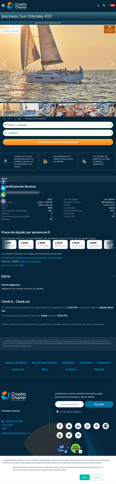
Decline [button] (97, 477)
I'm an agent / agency (70, 411)
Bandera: (5, 219)
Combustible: (70, 208)
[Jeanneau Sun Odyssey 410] (9, 110)
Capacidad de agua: (73, 210)
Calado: (67, 205)
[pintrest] (96, 426)
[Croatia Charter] (17, 6)
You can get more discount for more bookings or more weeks (31, 257)
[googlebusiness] (106, 426)
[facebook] (60, 426)
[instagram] (87, 426)
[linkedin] (78, 426)
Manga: (4, 205)
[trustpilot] (69, 435)
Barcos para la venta (44, 362)
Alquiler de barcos (16, 362)
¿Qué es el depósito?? (31, 261)
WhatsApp (7, 424)
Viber (4, 428)
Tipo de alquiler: (71, 199)
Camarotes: (69, 213)
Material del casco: (72, 202)
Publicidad (86, 362)
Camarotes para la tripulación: (15, 216)
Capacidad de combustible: (14, 210)
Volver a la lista (11, 31)
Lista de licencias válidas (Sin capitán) (22, 192)
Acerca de (18, 369)
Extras (5, 276)
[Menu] (3, 6)
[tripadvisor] (78, 435)
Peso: (4, 208)
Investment (68, 362)
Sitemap (99, 369)
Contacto (70, 369)
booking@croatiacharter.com (15, 432)
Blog (44, 369)
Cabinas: (5, 213)
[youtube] (60, 435)
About (4, 178)
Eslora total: (7, 202)
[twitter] (69, 426)
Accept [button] (84, 477)
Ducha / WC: (69, 216)
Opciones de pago (10, 265)
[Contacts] (97, 5)
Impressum (104, 362)
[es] (111, 6)
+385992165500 (13, 421)
